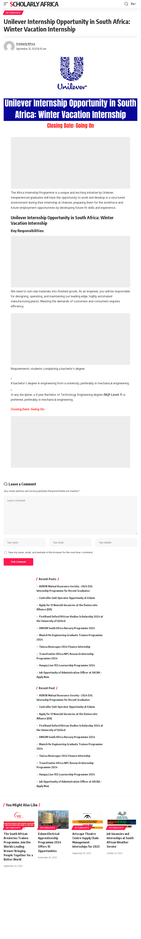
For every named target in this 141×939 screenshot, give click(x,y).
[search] (126, 4)
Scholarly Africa (34, 4)
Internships (13, 13)
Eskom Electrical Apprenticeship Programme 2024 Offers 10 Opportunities (49, 842)
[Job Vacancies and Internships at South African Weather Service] (122, 819)
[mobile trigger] (7, 4)
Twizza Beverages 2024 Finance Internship (64, 646)
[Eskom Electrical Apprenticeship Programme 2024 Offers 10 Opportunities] (53, 819)
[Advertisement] (70, 163)
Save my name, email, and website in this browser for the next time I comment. (50, 552)
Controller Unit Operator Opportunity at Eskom (67, 597)
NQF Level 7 (113, 394)
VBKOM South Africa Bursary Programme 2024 (67, 628)
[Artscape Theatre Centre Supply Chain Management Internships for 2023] (87, 819)
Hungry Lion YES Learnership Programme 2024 (67, 665)
